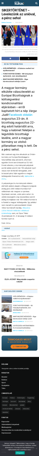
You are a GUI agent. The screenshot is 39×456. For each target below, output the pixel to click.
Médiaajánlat (6, 427)
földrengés (21, 398)
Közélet (4, 377)
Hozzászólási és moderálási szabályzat (16, 430)
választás (26, 408)
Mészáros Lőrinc (20, 244)
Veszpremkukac (18, 301)
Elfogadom (20, 453)
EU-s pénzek (7, 244)
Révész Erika (17, 312)
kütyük (5, 405)
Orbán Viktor (7, 247)
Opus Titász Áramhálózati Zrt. (13, 241)
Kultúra (4, 380)
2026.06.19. (26, 312)
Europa (5, 398)
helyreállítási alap (29, 238)
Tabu (3, 388)
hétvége (5, 401)
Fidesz (12, 398)
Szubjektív (5, 385)
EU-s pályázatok (14, 238)
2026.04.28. (29, 321)
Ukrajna (17, 408)
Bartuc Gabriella (18, 321)
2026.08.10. (28, 301)
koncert (13, 401)
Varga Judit (30, 241)
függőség (31, 398)
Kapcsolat (5, 421)
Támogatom (20, 346)
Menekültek (13, 405)
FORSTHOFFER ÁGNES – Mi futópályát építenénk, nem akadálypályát (22, 307)
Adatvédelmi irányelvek (10, 424)
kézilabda (22, 401)
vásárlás (5, 412)
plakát (22, 405)
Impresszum (6, 433)
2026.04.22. (29, 330)
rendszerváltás (7, 408)
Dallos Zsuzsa (6, 22)
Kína (29, 401)
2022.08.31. (19, 22)
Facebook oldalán (20, 114)
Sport (4, 382)
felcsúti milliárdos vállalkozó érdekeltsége (16, 210)
